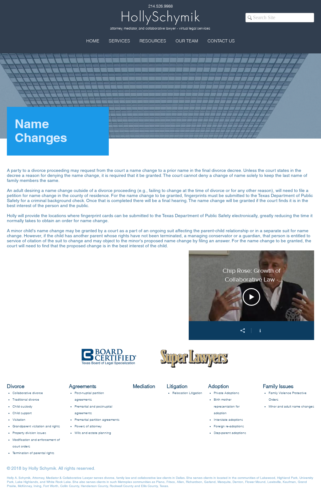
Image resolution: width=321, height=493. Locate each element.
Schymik (160, 16)
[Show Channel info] (260, 330)
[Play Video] (251, 297)
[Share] (242, 330)
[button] (119, 41)
